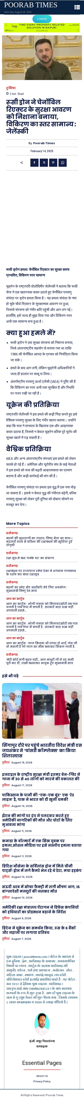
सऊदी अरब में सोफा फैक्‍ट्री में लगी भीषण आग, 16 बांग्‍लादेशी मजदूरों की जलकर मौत (41, 889)
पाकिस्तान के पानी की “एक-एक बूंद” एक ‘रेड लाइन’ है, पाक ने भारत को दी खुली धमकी (38, 797)
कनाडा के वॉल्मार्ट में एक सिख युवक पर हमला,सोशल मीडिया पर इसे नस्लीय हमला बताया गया (42, 845)
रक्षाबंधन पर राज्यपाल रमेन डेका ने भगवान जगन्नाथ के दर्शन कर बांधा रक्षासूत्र (41, 572)
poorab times (44, 143)
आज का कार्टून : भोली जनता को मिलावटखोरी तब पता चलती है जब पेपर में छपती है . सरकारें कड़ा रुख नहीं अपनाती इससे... (42, 607)
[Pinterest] (53, 163)
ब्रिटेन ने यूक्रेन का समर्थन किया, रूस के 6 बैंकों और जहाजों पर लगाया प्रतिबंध (39, 930)
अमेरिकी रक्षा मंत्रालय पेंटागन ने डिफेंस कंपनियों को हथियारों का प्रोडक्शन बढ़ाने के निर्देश (40, 909)
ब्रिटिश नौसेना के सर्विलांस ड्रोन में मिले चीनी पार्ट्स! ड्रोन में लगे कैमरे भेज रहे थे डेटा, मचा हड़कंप (42, 868)
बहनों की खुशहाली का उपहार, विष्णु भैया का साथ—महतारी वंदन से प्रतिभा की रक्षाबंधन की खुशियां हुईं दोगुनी (39, 541)
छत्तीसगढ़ (12, 533)
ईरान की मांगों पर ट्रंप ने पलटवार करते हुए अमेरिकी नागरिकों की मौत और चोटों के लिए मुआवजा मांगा (37, 820)
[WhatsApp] (63, 163)
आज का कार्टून (15, 599)
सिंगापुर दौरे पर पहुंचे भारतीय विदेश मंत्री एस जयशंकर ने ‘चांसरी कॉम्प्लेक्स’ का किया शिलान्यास (42, 751)
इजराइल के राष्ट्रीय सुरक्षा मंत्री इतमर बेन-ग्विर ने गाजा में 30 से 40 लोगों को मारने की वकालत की (41, 777)
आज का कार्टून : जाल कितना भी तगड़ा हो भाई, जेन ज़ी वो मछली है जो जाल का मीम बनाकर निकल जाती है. (41, 645)
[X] (44, 163)
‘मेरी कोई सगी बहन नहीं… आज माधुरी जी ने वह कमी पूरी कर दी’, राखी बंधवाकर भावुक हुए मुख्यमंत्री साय (40, 661)
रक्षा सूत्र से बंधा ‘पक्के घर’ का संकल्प (30, 558)
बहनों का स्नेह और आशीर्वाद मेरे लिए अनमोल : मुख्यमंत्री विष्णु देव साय (36, 589)
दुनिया (11, 88)
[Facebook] (34, 163)
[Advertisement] (42, 218)
